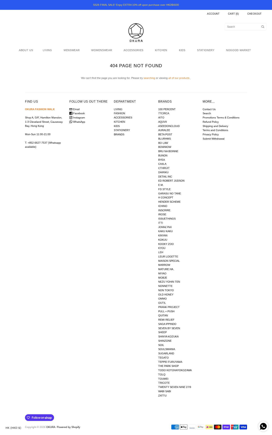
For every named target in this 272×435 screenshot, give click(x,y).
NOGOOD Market (238, 50)
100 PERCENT (167, 109)
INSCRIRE (164, 210)
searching (149, 77)
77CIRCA (163, 113)
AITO (161, 117)
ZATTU (162, 395)
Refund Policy (211, 121)
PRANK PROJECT (169, 307)
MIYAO (162, 273)
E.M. (161, 184)
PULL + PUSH (166, 311)
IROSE (162, 214)
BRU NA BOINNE (168, 151)
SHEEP (162, 332)
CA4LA (162, 163)
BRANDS (119, 134)
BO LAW (163, 142)
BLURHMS (164, 138)
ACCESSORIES (133, 50)
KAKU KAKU (165, 231)
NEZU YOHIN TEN (169, 281)
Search (207, 113)
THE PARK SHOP (168, 365)
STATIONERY (205, 50)
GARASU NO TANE (169, 193)
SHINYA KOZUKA (168, 336)
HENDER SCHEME (169, 201)
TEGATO (163, 357)
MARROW (164, 264)
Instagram (78, 117)
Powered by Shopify (68, 427)
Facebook (78, 113)
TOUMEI (163, 378)
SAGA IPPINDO (167, 323)
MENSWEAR (72, 50)
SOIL (161, 345)
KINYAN (162, 235)
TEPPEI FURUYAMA (170, 361)
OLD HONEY (165, 294)
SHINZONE (165, 340)
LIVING (47, 50)
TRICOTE (164, 382)
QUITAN (163, 315)
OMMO (162, 298)
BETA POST (165, 134)
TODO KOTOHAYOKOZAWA (175, 370)
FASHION (119, 113)
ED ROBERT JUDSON (171, 180)
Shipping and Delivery (215, 126)
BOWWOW (164, 146)
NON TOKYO (166, 290)
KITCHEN (161, 50)
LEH (160, 252)
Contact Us (209, 109)
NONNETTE (165, 286)
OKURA (50, 427)
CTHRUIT (164, 168)
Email (76, 109)
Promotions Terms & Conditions (221, 117)
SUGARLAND (166, 353)
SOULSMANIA (166, 349)
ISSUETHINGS (167, 218)
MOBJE (162, 277)
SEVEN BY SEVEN (169, 328)
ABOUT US (26, 50)
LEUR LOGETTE (168, 256)
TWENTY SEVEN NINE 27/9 (174, 387)
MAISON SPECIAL (169, 260)
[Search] (262, 26)
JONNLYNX (165, 227)
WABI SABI (164, 391)
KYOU (161, 248)
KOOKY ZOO (166, 243)
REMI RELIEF (166, 319)
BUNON (162, 155)
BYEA (161, 159)
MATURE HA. (166, 269)
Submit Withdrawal (213, 138)
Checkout (254, 13)
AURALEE (164, 130)
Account (213, 13)
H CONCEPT (165, 197)
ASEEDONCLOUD (169, 126)
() (233, 13)
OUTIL (162, 302)
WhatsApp (78, 121)
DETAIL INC (165, 176)
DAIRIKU (163, 172)
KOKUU (162, 239)
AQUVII (162, 121)
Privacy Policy (211, 134)
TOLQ (161, 374)
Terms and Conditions (215, 130)
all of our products (178, 77)
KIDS (182, 50)
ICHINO (162, 206)
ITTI (160, 222)
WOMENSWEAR (101, 50)
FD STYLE (164, 189)
